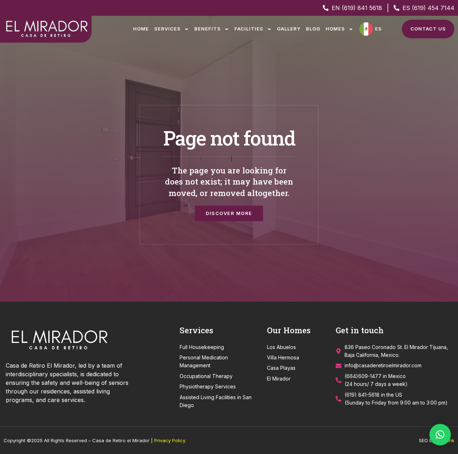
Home (141, 29)
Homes (335, 29)
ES (378, 29)
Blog (313, 29)
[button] (440, 434)
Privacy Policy (169, 440)
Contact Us (428, 29)
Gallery (289, 29)
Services (167, 29)
